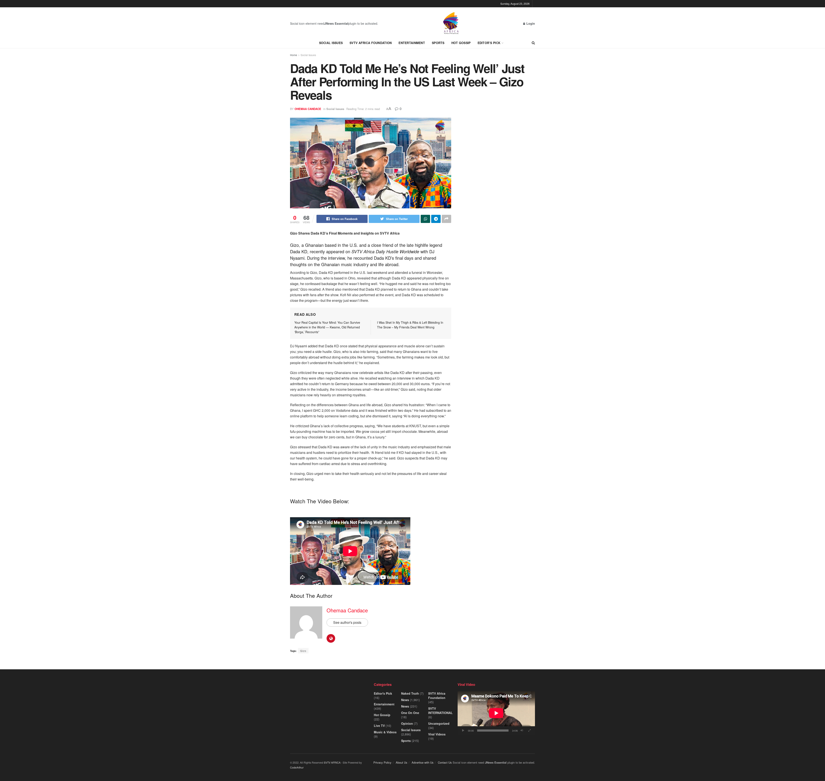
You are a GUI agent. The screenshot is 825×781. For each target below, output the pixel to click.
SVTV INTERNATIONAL (440, 710)
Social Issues (331, 43)
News (405, 700)
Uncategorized (438, 723)
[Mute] (522, 730)
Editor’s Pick (489, 43)
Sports (438, 43)
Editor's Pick (383, 693)
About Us (401, 762)
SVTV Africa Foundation (371, 43)
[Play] (463, 730)
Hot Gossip (461, 43)
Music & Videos (385, 732)
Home (293, 55)
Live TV (379, 725)
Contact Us (445, 762)
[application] (496, 713)
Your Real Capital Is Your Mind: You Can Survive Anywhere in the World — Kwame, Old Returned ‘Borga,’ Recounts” (327, 327)
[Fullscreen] (529, 730)
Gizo (303, 651)
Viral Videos (437, 734)
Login (530, 23)
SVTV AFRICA (332, 762)
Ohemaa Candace (308, 109)
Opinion (407, 723)
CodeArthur (297, 767)
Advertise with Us (423, 762)
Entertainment (412, 43)
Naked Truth (410, 693)
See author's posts (347, 622)
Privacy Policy (382, 762)
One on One (410, 713)
